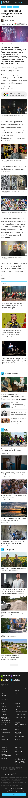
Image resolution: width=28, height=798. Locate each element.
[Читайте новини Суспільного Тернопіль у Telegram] (14, 774)
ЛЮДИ (16, 693)
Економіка (4, 709)
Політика (4, 729)
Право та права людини (6, 723)
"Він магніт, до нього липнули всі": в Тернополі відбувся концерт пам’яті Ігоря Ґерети (13, 306)
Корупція (18, 703)
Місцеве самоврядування (20, 723)
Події (2, 703)
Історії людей (19, 727)
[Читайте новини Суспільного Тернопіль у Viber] (11, 774)
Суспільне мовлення (4, 750)
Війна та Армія (19, 736)
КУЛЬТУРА (10, 7)
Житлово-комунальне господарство (5, 719)
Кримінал (4, 706)
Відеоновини (5, 739)
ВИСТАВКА (16, 7)
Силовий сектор (6, 727)
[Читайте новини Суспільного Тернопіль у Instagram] (5, 774)
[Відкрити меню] (26, 2)
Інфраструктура (20, 717)
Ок (14, 794)
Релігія (17, 729)
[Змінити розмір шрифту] (26, 24)
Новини (3, 689)
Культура (23, 7)
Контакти (4, 747)
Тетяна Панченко (9, 20)
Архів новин (18, 747)
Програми (4, 758)
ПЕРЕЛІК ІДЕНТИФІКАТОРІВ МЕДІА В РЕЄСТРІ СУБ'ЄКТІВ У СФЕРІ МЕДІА (20, 761)
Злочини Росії (5, 732)
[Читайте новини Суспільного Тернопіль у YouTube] (8, 774)
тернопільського (8, 49)
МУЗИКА (3, 7)
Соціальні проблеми (18, 733)
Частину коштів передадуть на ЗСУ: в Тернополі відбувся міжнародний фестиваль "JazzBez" (14, 361)
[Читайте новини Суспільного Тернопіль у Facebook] (2, 774)
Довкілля (4, 714)
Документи (18, 754)
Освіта (17, 709)
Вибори (3, 712)
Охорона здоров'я (20, 714)
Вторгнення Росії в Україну (21, 689)
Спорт (3, 736)
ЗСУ (2, 693)
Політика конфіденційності (7, 754)
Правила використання (19, 750)
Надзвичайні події (21, 712)
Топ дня (17, 739)
